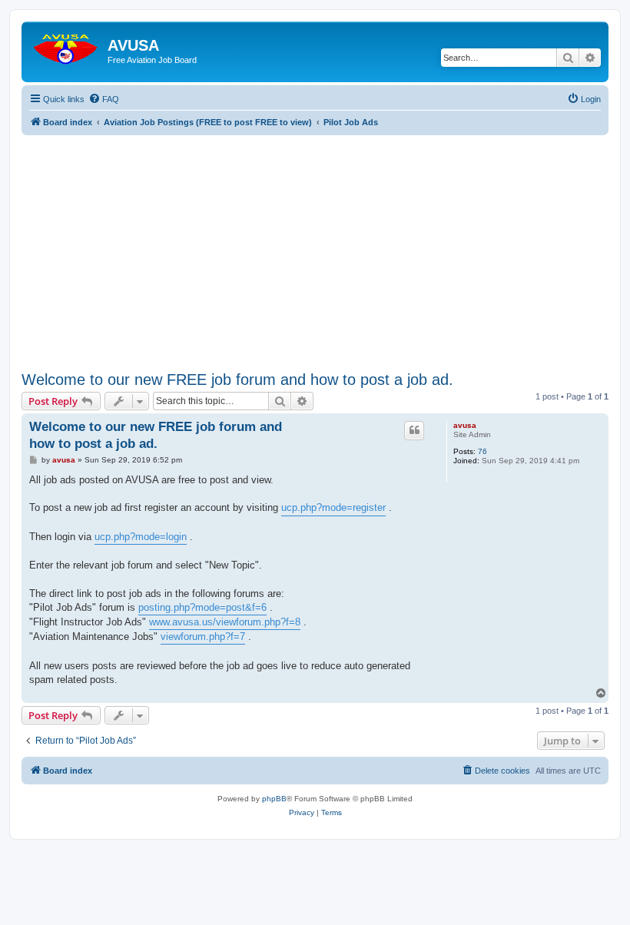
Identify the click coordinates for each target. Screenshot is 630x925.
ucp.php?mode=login (140, 536)
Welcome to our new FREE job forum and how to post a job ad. (237, 379)
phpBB (274, 798)
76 (482, 451)
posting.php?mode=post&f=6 (202, 607)
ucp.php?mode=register (333, 507)
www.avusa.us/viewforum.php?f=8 (224, 622)
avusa (464, 425)
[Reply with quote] (414, 430)
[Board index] (66, 45)
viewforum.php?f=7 (203, 636)
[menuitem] (103, 99)
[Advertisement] (315, 242)
